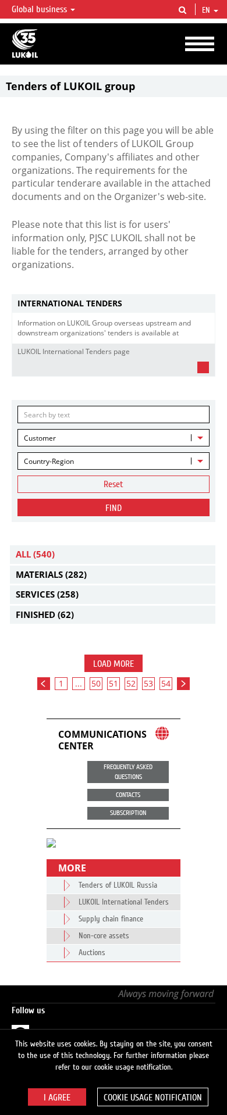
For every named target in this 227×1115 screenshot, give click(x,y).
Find (113, 508)
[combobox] (113, 437)
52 (131, 683)
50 (96, 683)
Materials (51, 574)
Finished (45, 614)
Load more (113, 664)
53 (148, 683)
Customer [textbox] (40, 438)
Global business (40, 9)
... (78, 683)
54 (166, 683)
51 (113, 683)
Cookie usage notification (153, 1097)
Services (47, 594)
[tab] (113, 304)
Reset (113, 484)
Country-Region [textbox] (49, 461)
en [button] (207, 10)
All (35, 554)
